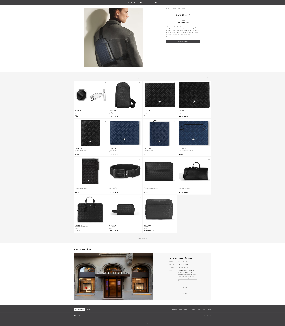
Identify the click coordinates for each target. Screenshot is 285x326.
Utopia (184, 272)
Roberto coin (185, 270)
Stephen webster (188, 274)
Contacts (209, 309)
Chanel (179, 281)
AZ (204, 315)
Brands (172, 8)
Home (167, 8)
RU (210, 315)
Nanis (192, 272)
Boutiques (174, 309)
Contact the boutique (183, 41)
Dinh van (188, 272)
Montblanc (177, 8)
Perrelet (179, 278)
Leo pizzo (180, 272)
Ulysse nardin (194, 278)
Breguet (193, 276)
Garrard (194, 274)
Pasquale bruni (191, 270)
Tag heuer (188, 278)
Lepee (188, 281)
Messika (180, 270)
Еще (167, 37)
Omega (189, 276)
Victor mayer (184, 276)
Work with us (192, 309)
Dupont (179, 276)
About (185, 309)
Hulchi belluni (181, 274)
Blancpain (183, 278)
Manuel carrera (181, 283)
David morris (188, 283)
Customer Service (201, 309)
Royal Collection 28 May (180, 257)
